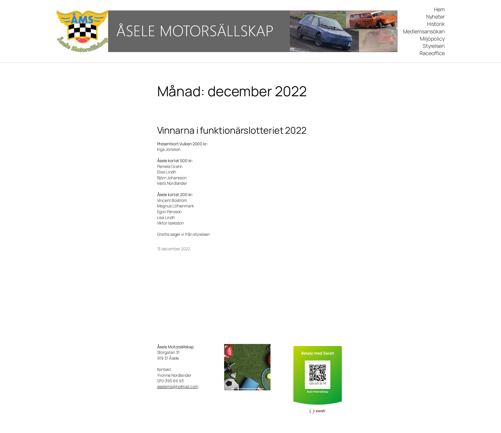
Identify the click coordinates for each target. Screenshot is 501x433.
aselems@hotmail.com (177, 386)
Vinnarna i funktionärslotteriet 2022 (231, 130)
